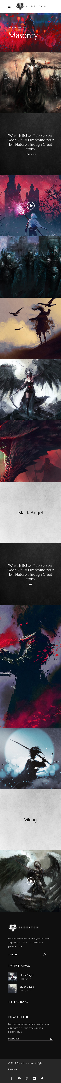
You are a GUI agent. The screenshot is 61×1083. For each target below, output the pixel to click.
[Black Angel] (30, 512)
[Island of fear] (30, 267)
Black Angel (26, 975)
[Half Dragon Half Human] (30, 389)
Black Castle (27, 986)
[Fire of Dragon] (30, 451)
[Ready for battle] (30, 758)
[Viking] (30, 819)
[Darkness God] (30, 82)
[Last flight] (30, 328)
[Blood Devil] (30, 666)
